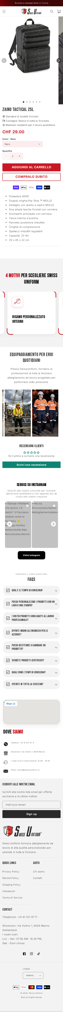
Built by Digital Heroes (31, 997)
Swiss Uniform (36, 993)
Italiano (30, 975)
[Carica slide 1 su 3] (30, 102)
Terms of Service (12, 897)
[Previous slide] (6, 413)
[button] (4, 11)
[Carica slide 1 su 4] (33, 102)
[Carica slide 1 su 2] (26, 102)
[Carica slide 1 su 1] (23, 102)
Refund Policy (10, 878)
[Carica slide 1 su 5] (36, 102)
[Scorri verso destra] (59, 60)
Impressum (8, 891)
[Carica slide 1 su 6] (39, 102)
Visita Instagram (31, 555)
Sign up (31, 814)
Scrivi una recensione (31, 464)
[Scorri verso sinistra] (4, 60)
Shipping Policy (11, 884)
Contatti (37, 878)
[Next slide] (56, 413)
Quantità (7, 151)
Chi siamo (39, 871)
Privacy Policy (10, 871)
